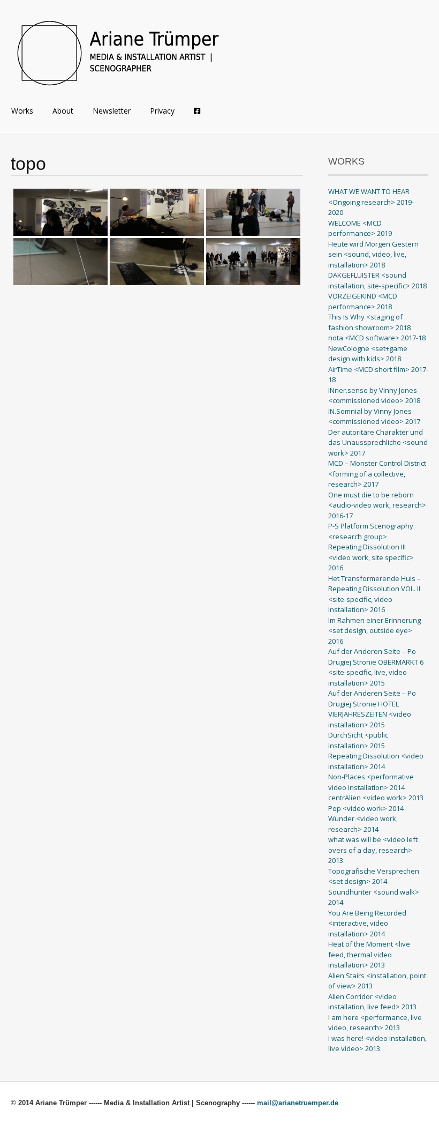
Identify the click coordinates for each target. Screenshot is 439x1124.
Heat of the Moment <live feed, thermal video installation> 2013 (369, 954)
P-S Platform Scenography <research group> (370, 531)
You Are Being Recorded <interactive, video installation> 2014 (367, 923)
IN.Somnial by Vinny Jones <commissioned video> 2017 (374, 416)
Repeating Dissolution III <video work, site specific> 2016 (371, 557)
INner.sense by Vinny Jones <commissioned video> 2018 (374, 395)
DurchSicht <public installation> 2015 (358, 740)
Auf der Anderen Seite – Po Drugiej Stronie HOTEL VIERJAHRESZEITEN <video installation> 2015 (372, 709)
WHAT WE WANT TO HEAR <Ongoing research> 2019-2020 (371, 202)
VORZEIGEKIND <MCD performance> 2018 (362, 301)
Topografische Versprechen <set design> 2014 (373, 876)
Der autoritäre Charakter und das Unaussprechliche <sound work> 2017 (378, 442)
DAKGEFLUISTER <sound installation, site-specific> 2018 (377, 280)
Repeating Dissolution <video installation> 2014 (375, 761)
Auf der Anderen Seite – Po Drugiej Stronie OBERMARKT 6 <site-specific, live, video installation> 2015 (375, 667)
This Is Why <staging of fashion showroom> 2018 (369, 322)
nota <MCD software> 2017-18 (377, 338)
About (62, 111)
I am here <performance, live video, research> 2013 (375, 1023)
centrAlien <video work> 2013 (375, 797)
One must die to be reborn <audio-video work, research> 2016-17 (377, 505)
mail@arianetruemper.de (297, 1103)
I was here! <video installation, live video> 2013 (377, 1043)
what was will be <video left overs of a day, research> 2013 (373, 850)
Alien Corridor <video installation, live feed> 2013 (372, 1002)
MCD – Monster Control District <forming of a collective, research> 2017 (377, 473)
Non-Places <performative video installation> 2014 (371, 782)
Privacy (162, 111)
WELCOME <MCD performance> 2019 (360, 228)
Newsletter (112, 111)
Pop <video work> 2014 (366, 808)
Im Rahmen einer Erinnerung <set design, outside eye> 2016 (374, 630)
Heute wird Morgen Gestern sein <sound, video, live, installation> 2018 (373, 254)
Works (22, 111)
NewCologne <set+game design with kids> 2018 (367, 354)
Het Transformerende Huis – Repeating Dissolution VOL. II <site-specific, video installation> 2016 (374, 594)
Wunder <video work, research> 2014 (363, 824)
